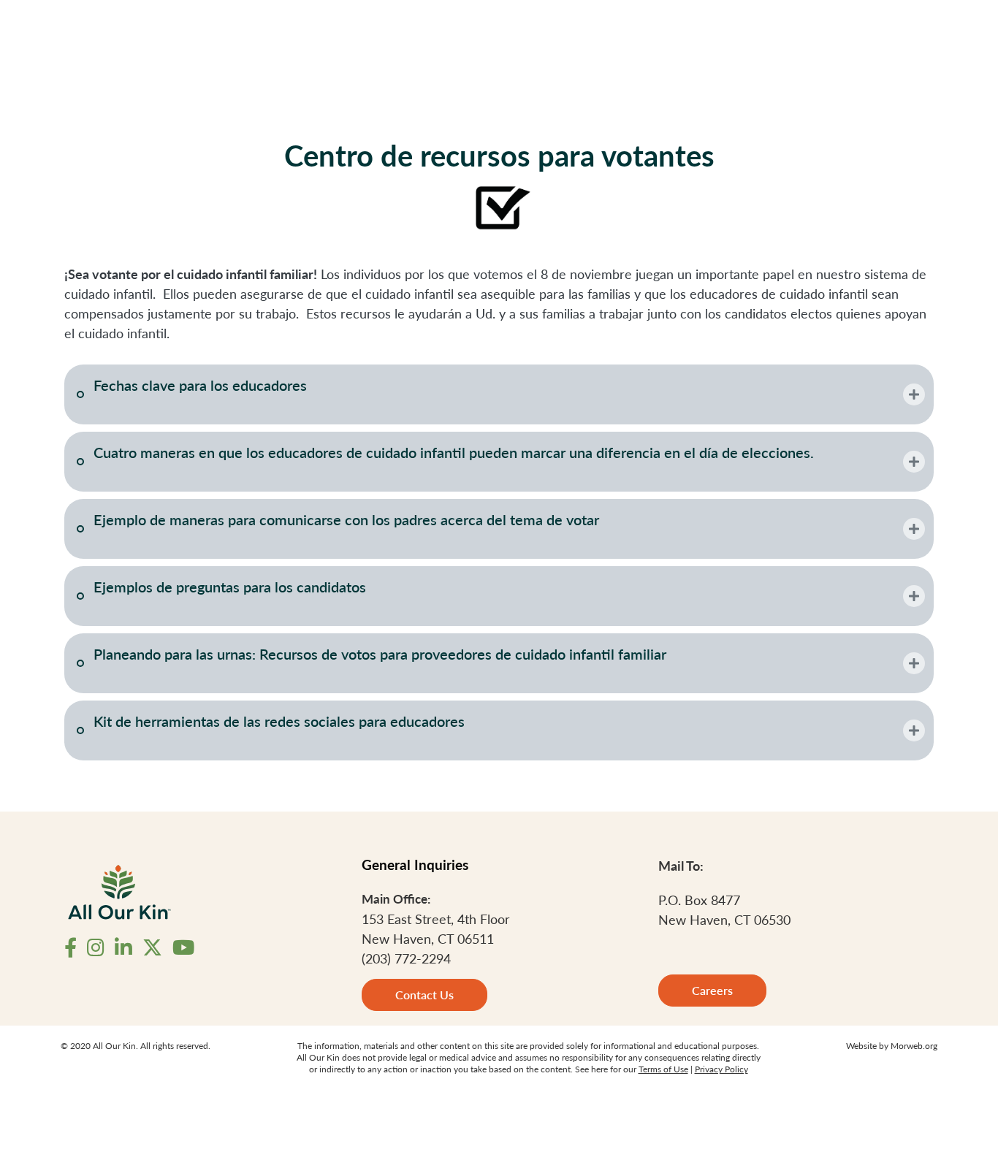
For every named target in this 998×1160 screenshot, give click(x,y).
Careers (712, 990)
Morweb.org (914, 1045)
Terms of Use (663, 1069)
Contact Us (424, 994)
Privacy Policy (721, 1069)
